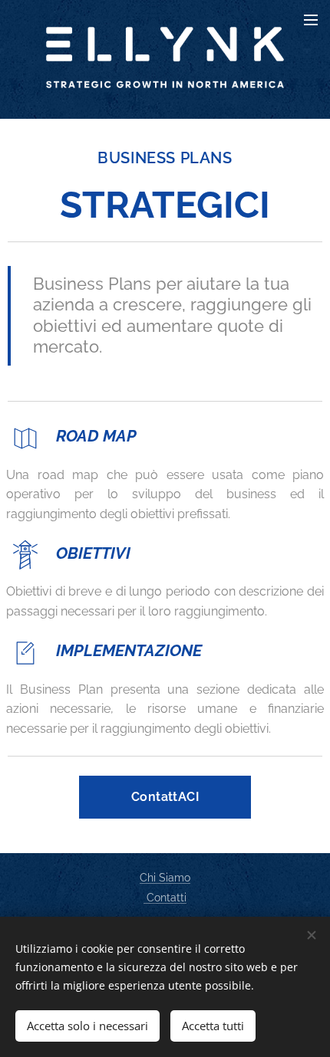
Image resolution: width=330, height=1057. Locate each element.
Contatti (165, 897)
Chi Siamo (165, 878)
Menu (310, 19)
